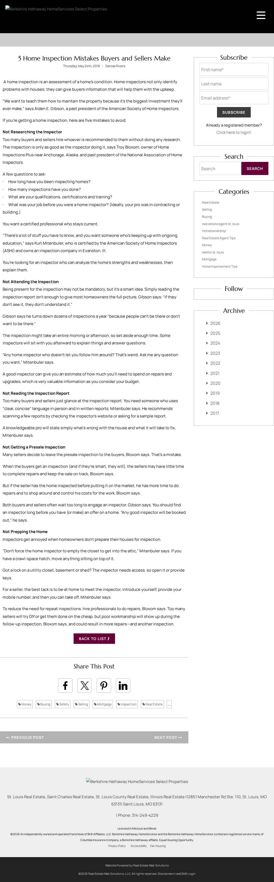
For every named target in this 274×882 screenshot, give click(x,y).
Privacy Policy (117, 846)
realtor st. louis (213, 252)
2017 (214, 413)
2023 (215, 353)
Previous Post (27, 737)
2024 (215, 343)
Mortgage (104, 704)
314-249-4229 (145, 815)
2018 (214, 403)
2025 (215, 333)
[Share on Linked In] (123, 685)
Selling (83, 704)
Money (26, 704)
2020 (215, 383)
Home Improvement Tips (219, 266)
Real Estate (154, 704)
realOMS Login (186, 874)
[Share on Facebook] (65, 685)
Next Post (166, 737)
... (169, 704)
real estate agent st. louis (220, 224)
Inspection (128, 704)
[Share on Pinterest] (104, 685)
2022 (215, 363)
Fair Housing (158, 846)
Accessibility (139, 846)
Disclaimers (166, 874)
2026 (215, 323)
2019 (215, 393)
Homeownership (214, 231)
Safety (64, 704)
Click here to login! (233, 132)
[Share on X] (84, 685)
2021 (214, 373)
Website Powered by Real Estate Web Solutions (137, 865)
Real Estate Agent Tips (218, 238)
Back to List (93, 638)
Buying (45, 704)
